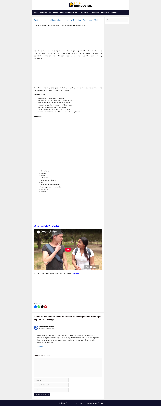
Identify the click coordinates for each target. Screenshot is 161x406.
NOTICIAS (95, 13)
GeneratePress (96, 403)
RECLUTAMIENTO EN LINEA (69, 13)
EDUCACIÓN (85, 13)
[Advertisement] (68, 38)
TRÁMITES (114, 13)
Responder (40, 346)
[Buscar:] (117, 20)
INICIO (35, 13)
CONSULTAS (53, 13)
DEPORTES (105, 13)
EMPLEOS (43, 13)
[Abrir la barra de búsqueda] (127, 12)
